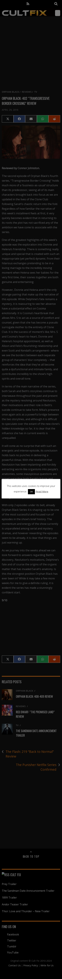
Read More (42, 491)
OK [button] (31, 491)
